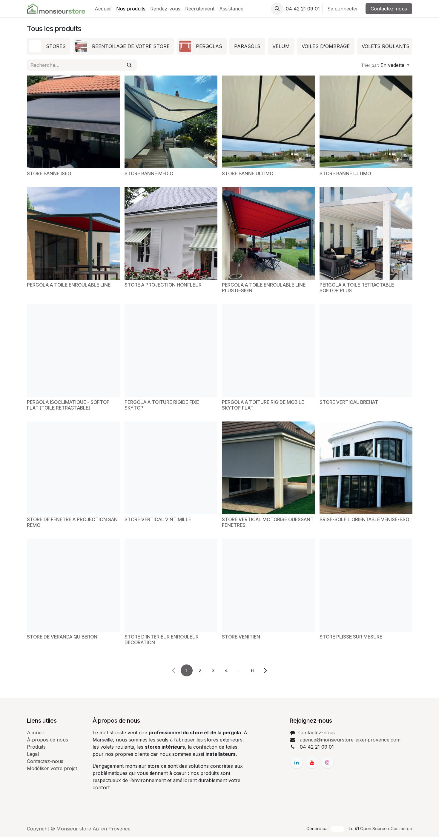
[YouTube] (312, 762)
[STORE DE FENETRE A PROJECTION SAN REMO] (73, 467)
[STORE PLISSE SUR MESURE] (366, 585)
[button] (277, 8)
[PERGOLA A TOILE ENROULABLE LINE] (73, 233)
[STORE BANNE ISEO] (73, 122)
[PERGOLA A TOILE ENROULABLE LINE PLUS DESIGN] (268, 233)
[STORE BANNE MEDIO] (171, 122)
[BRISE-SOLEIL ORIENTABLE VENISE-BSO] (366, 467)
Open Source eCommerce (386, 828)
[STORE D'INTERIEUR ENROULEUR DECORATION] (171, 585)
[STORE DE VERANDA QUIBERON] (73, 585)
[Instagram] (327, 762)
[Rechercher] (129, 65)
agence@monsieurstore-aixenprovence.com (349, 740)
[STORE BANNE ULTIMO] (268, 122)
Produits (36, 747)
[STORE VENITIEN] (268, 585)
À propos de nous (47, 740)
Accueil (35, 733)
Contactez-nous (389, 9)
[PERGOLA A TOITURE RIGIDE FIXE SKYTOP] (171, 350)
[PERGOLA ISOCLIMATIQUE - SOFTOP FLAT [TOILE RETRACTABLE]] (73, 350)
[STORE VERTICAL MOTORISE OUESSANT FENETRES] (268, 467)
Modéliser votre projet (52, 768)
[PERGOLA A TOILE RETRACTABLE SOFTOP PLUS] (366, 233)
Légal (33, 754)
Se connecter (342, 9)
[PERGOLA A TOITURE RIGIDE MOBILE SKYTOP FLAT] (268, 350)
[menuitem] (103, 9)
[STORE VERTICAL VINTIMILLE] (171, 467)
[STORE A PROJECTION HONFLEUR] (171, 233)
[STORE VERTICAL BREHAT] (366, 350)
